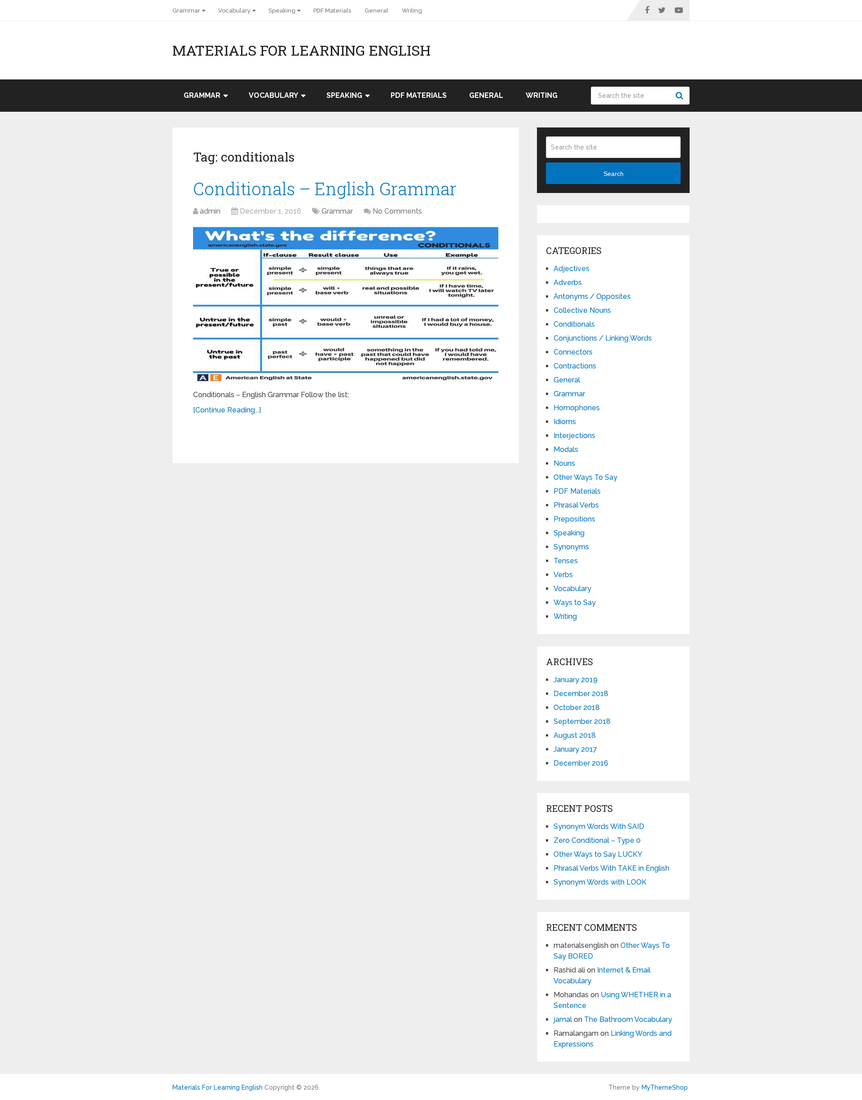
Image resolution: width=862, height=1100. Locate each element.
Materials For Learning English (301, 50)
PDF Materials (332, 10)
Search (681, 96)
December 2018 (581, 693)
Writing (412, 10)
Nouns (564, 463)
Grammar (186, 10)
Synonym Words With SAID (599, 826)
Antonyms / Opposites (592, 296)
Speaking (281, 10)
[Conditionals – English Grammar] (345, 304)
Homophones (577, 407)
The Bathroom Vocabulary (628, 1019)
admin (210, 211)
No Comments (397, 211)
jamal (563, 1019)
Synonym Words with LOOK (600, 882)
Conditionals (574, 324)
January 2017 (575, 749)
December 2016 (581, 763)
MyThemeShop (665, 1087)
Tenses (566, 561)
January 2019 (576, 679)
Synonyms (571, 547)
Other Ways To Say (585, 477)
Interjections (574, 435)
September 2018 (582, 721)
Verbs (563, 574)
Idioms (565, 421)
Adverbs (568, 282)
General (376, 10)
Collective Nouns (582, 310)
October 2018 (577, 707)
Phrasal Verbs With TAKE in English (611, 868)
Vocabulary (234, 10)
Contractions (575, 366)
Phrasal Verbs (576, 505)
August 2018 (575, 735)
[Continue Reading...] (227, 410)
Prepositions (574, 519)
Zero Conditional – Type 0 (597, 840)
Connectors (573, 352)
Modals (566, 449)
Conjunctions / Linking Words (603, 338)
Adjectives (571, 268)
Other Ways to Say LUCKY (598, 854)
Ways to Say (575, 602)
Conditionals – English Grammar (325, 188)
